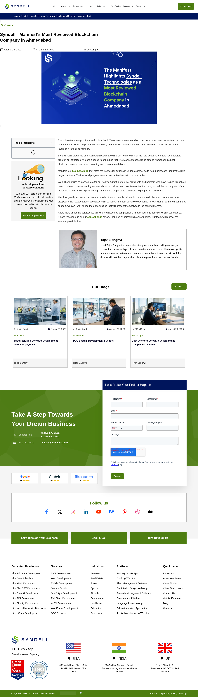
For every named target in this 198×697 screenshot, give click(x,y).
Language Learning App (130, 603)
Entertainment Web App (129, 598)
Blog (165, 603)
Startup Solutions (60, 588)
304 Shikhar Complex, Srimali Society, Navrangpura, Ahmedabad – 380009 (119, 668)
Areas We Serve (172, 578)
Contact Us (169, 593)
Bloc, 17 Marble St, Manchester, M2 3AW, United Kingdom (165, 668)
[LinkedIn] (86, 512)
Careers (167, 608)
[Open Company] (132, 6)
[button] (51, 143)
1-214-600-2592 (50, 436)
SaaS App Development (64, 593)
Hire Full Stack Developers (25, 573)
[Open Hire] (93, 6)
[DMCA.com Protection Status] (68, 694)
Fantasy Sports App (127, 573)
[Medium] (151, 512)
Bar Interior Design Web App (132, 588)
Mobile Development (62, 583)
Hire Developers (158, 537)
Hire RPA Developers (22, 598)
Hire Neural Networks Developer (28, 608)
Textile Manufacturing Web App (133, 613)
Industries (168, 573)
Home (16, 16)
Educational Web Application (132, 608)
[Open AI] (57, 6)
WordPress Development (64, 608)
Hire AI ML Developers (23, 583)
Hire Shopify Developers (24, 603)
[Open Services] (69, 6)
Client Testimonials (173, 588)
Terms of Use (155, 693)
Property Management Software (134, 593)
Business (95, 573)
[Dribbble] (138, 512)
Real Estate (97, 578)
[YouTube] (99, 512)
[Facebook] (47, 512)
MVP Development (61, 573)
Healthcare (96, 603)
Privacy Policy (170, 693)
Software (7, 25)
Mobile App (19, 335)
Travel (94, 583)
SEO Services (58, 613)
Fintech (95, 593)
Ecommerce (97, 598)
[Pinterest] (125, 512)
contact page (94, 217)
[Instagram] (73, 512)
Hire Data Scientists (22, 578)
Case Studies (170, 583)
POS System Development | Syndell (93, 340)
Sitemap (183, 693)
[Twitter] (60, 512)
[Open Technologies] (85, 6)
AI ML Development (61, 603)
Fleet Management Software (132, 583)
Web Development (61, 578)
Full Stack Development (64, 598)
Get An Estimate (172, 598)
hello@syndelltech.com (54, 442)
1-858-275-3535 (50, 433)
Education (96, 608)
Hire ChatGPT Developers (25, 588)
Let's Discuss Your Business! (40, 537)
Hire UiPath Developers (24, 613)
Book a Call (99, 537)
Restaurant (97, 613)
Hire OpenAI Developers (24, 593)
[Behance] (112, 512)
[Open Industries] (107, 6)
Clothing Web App (126, 578)
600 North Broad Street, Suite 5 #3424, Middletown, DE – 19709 (73, 668)
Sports (94, 588)
